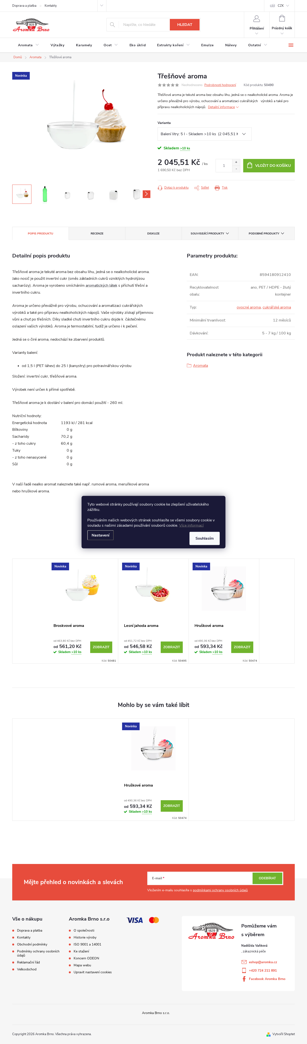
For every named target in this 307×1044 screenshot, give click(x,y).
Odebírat (267, 878)
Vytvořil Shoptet (283, 1034)
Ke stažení (81, 951)
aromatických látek (101, 285)
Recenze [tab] (97, 233)
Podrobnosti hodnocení (220, 85)
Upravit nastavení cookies (93, 972)
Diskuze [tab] (153, 233)
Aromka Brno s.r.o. (156, 1013)
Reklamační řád (28, 962)
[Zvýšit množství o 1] (236, 162)
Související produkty (207, 233)
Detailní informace (221, 107)
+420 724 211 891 (263, 970)
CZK (281, 6)
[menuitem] (28, 45)
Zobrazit (101, 647)
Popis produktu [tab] (40, 233)
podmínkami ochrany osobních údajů (220, 890)
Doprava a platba (24, 6)
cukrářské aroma (277, 307)
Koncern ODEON (86, 958)
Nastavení (100, 535)
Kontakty (51, 6)
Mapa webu (82, 965)
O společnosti (84, 931)
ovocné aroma (249, 307)
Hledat (184, 24)
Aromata (200, 365)
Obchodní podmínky (32, 944)
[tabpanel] (83, 611)
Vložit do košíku (273, 165)
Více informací (191, 525)
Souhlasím (204, 538)
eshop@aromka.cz (263, 962)
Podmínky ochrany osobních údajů (38, 953)
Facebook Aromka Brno (267, 979)
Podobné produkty (264, 233)
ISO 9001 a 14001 (87, 944)
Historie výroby (85, 937)
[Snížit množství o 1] (236, 169)
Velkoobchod (26, 969)
